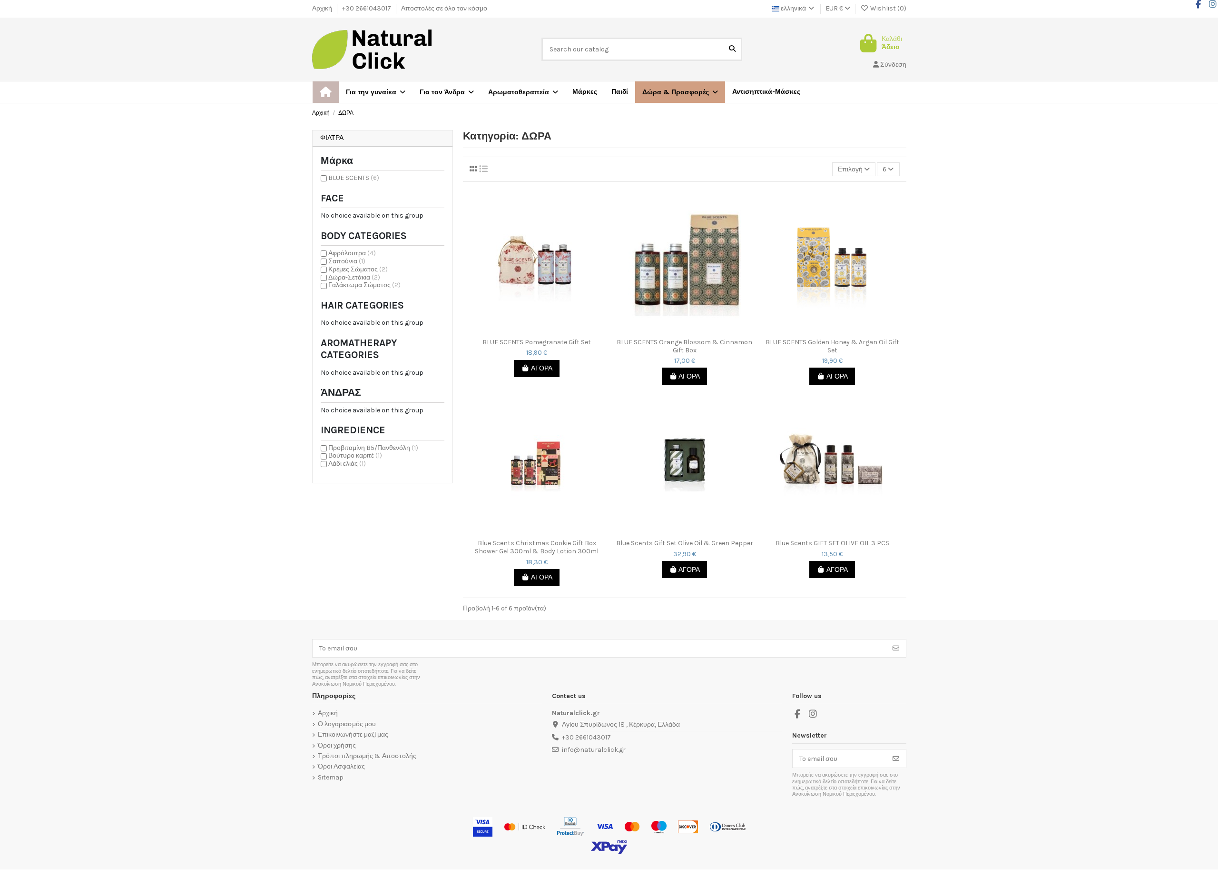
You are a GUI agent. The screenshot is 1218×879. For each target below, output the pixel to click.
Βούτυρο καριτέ (355, 455)
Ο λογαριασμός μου (347, 724)
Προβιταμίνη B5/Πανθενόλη (373, 448)
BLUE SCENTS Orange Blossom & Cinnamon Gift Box (684, 346)
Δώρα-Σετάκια (354, 277)
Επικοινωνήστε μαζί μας (353, 735)
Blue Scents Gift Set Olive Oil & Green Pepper (684, 543)
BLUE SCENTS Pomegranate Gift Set (536, 342)
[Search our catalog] (732, 49)
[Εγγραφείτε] (896, 648)
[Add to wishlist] (529, 330)
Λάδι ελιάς (347, 463)
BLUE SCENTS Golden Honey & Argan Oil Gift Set (832, 346)
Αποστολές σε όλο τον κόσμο (444, 8)
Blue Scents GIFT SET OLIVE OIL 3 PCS (832, 543)
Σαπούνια (346, 261)
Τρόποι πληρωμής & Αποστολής (367, 756)
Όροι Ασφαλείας (341, 766)
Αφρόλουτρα (352, 253)
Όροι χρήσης (337, 745)
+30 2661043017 (367, 8)
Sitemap (331, 777)
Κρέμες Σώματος (358, 269)
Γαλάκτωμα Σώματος (364, 285)
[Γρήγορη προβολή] (543, 330)
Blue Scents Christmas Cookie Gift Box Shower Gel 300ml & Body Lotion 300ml (537, 547)
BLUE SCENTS (353, 178)
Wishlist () (887, 8)
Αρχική (323, 8)
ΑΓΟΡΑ (541, 368)
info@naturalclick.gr (594, 750)
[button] (680, 92)
